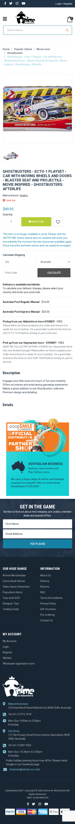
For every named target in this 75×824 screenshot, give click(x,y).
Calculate (54, 272)
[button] (57, 221)
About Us (45, 575)
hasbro (24, 195)
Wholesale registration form (19, 663)
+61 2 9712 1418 (19, 714)
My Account (9, 641)
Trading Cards (11, 609)
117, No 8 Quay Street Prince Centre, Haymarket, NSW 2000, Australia (39, 736)
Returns (44, 586)
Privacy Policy (48, 603)
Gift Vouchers (48, 609)
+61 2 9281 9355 (19, 745)
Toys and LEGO (11, 597)
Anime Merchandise (14, 575)
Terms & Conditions (51, 597)
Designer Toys (11, 603)
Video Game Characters (16, 586)
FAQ (42, 592)
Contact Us (46, 620)
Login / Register (64, 3)
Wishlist (7, 658)
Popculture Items (12, 592)
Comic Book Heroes (14, 581)
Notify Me (37, 221)
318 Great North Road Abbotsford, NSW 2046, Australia (39, 707)
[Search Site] (68, 30)
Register (7, 652)
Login (6, 646)
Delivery (44, 581)
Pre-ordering (47, 614)
